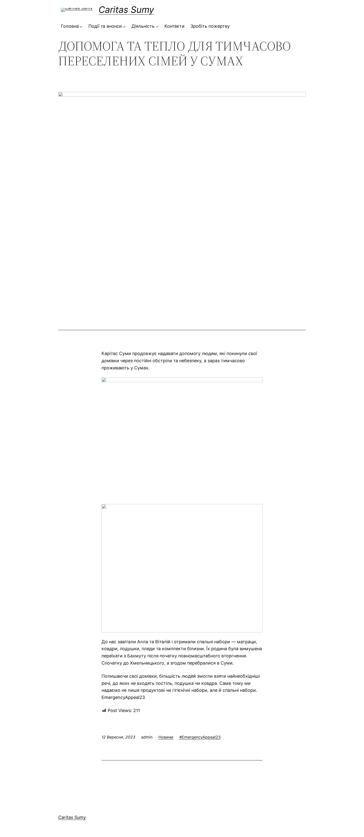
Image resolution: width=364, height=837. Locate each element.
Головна (70, 26)
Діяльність (143, 26)
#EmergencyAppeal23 (200, 737)
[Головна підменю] (81, 26)
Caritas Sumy (126, 9)
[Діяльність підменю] (157, 26)
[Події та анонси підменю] (124, 26)
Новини (165, 737)
